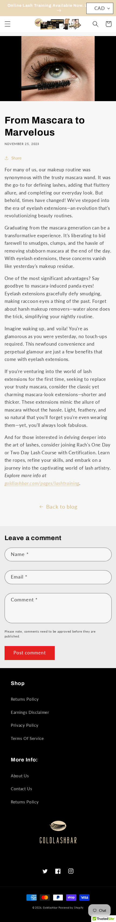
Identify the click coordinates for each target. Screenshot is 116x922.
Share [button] (16, 157)
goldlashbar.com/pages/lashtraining (42, 483)
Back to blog (61, 506)
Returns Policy (25, 699)
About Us (20, 775)
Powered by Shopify (71, 907)
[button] (7, 23)
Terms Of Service (27, 738)
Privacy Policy (24, 725)
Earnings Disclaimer (30, 712)
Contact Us (21, 788)
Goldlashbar (50, 907)
